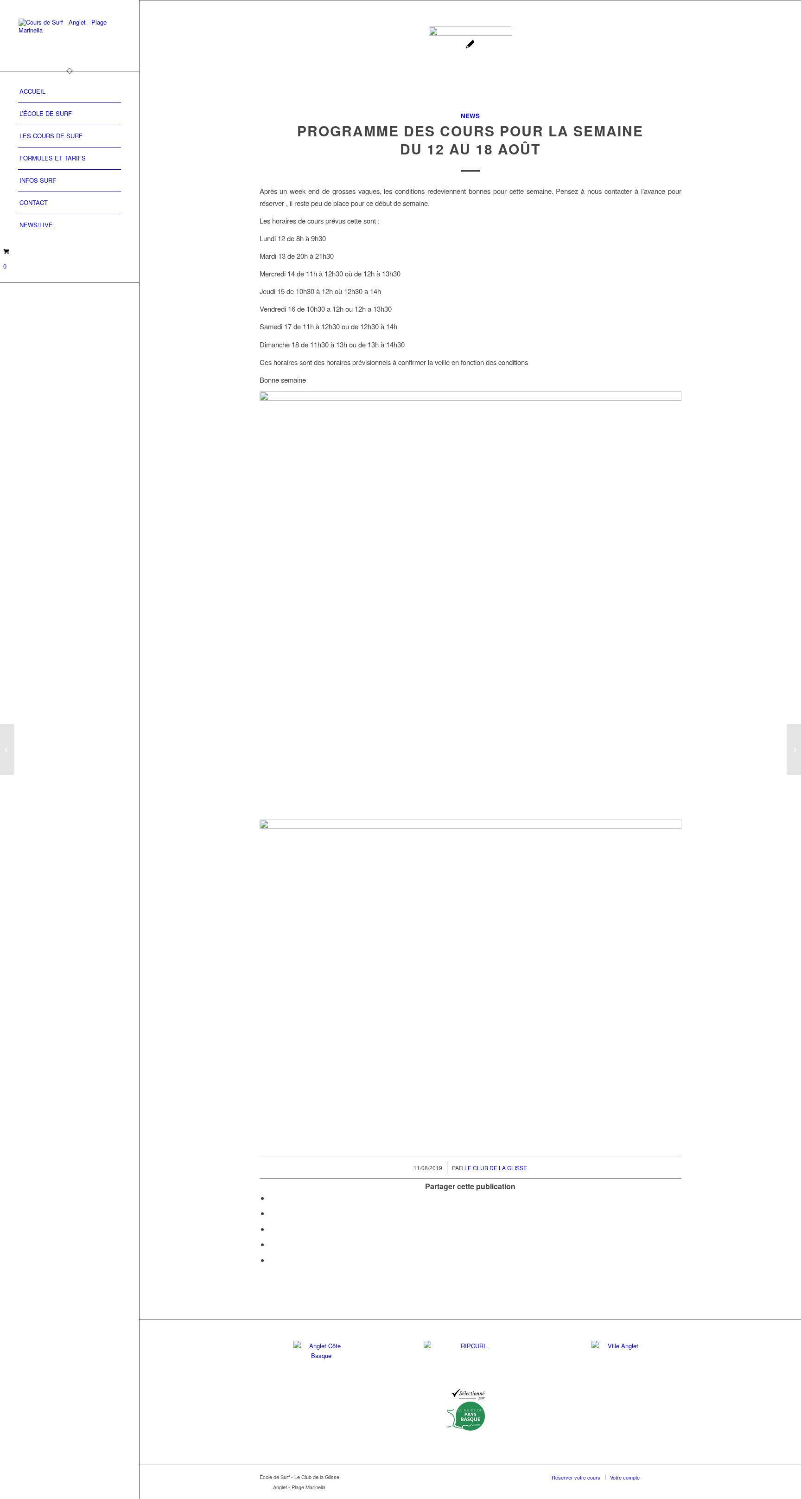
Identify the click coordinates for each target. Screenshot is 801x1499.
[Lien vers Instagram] (674, 1477)
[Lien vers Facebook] (661, 1477)
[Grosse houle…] (794, 749)
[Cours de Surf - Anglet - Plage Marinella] (70, 35)
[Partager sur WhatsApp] (272, 1229)
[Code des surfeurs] (7, 749)
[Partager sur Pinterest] (272, 1244)
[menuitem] (69, 92)
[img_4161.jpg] (470, 68)
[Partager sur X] (272, 1213)
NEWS (470, 115)
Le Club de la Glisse (495, 1168)
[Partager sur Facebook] (272, 1198)
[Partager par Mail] (272, 1260)
